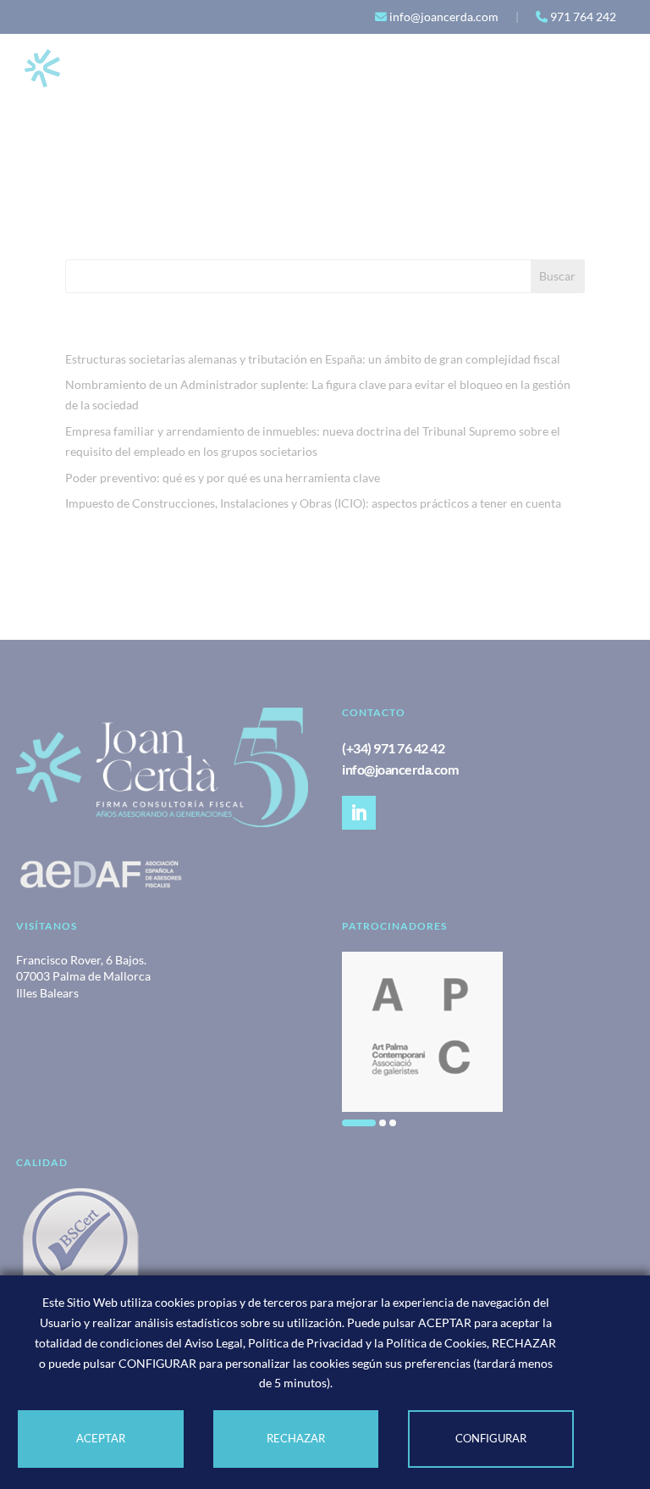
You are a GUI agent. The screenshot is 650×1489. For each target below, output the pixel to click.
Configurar (490, 1438)
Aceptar (100, 1438)
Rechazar (296, 1438)
